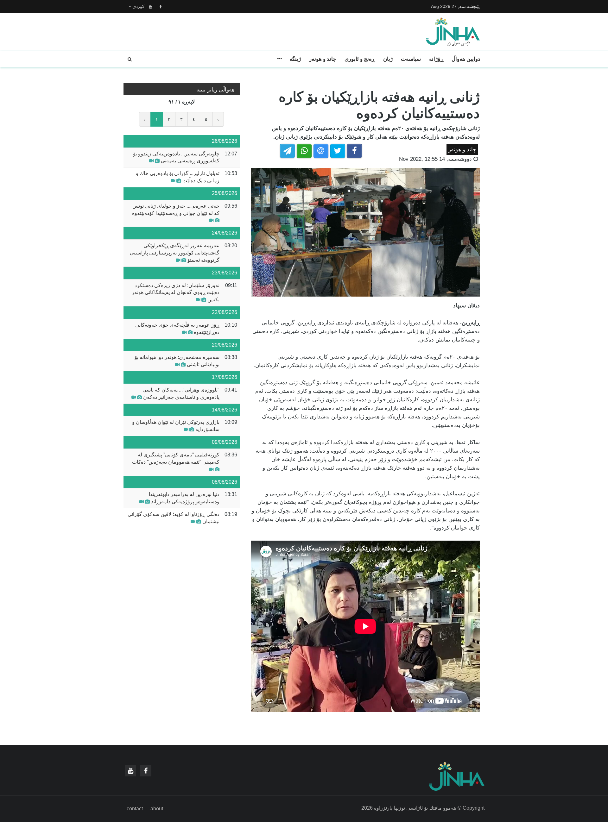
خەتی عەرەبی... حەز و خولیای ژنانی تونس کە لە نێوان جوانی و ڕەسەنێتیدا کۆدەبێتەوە (175, 209)
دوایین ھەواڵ (466, 59)
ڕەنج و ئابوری (360, 59)
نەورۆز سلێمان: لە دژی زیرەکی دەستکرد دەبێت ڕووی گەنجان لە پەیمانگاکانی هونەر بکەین (175, 293)
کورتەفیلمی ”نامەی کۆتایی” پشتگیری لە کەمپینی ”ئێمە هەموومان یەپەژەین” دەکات (175, 458)
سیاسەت (411, 59)
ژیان (388, 59)
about (156, 808)
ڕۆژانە (436, 59)
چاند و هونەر (322, 59)
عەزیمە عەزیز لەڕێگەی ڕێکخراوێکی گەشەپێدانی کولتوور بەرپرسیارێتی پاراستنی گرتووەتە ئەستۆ (174, 253)
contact (135, 808)
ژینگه (295, 59)
